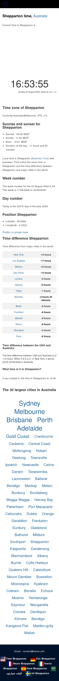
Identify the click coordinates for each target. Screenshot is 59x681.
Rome (19, 324)
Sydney (19, 284)
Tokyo (19, 290)
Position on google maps (15, 232)
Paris (18, 336)
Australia (40, 15)
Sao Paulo (18, 272)
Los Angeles (18, 260)
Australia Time (40, 158)
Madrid (18, 318)
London (19, 278)
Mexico (18, 266)
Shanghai (19, 330)
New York (19, 254)
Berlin (19, 306)
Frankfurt (18, 312)
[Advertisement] (29, 54)
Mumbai (19, 296)
